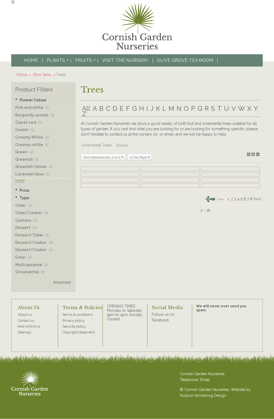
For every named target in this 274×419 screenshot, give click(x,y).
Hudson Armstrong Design (203, 395)
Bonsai (122, 145)
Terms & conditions (77, 315)
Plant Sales (42, 74)
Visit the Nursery (125, 60)
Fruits (83, 60)
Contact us (26, 320)
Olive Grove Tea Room (185, 60)
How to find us (29, 326)
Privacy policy (73, 320)
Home (31, 60)
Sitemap (24, 332)
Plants (56, 60)
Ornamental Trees (96, 145)
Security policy (74, 326)
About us (25, 315)
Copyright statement (78, 332)
